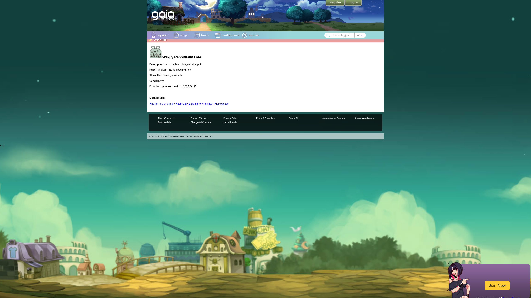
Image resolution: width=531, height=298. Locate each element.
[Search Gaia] (328, 35)
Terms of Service (199, 118)
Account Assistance (364, 118)
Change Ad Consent (201, 122)
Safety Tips (294, 118)
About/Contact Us (167, 118)
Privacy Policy (230, 118)
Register (335, 3)
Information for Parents (333, 118)
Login (353, 3)
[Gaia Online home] (164, 15)
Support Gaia (164, 122)
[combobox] (345, 35)
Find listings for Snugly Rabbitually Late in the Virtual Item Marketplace (189, 103)
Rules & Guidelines (265, 118)
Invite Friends (230, 122)
